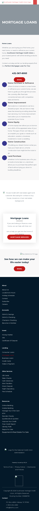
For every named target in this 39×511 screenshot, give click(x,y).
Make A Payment (8, 364)
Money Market (7, 335)
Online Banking (7, 405)
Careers (5, 304)
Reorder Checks (8, 416)
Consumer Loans (8, 352)
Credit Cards (6, 361)
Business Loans (7, 358)
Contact (5, 298)
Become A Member (9, 323)
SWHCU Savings (8, 314)
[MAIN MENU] (35, 2)
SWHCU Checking (8, 317)
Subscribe (5, 301)
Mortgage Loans (8, 355)
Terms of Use (8, 467)
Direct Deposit (7, 386)
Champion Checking (9, 320)
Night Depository (8, 389)
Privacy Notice (20, 467)
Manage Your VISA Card (10, 411)
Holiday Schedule (8, 295)
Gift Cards (5, 375)
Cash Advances (7, 381)
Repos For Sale (7, 429)
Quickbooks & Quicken (10, 419)
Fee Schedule (7, 391)
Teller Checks (6, 378)
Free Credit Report (8, 424)
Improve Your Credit (9, 421)
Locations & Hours (8, 292)
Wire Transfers (7, 383)
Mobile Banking (7, 408)
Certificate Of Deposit (9, 340)
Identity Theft (6, 426)
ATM (3, 413)
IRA (3, 338)
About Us (5, 290)
